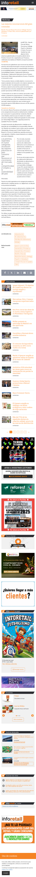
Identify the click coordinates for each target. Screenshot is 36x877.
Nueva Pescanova (20, 256)
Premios (27, 251)
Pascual (23, 254)
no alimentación (20, 237)
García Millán (19, 706)
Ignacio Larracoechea (21, 246)
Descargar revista (18, 669)
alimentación (19, 234)
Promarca (27, 248)
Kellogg (29, 256)
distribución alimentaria (22, 239)
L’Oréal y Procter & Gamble (23, 262)
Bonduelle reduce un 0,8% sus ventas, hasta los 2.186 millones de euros (19, 785)
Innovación (18, 248)
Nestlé (17, 254)
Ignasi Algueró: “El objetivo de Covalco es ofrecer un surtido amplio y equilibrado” (18, 780)
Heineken (25, 259)
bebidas (17, 242)
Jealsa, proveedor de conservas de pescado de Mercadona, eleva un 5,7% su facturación (20, 791)
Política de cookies (7, 869)
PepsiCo (17, 259)
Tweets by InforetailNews (10, 806)
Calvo (16, 264)
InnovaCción (19, 251)
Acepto (5, 873)
